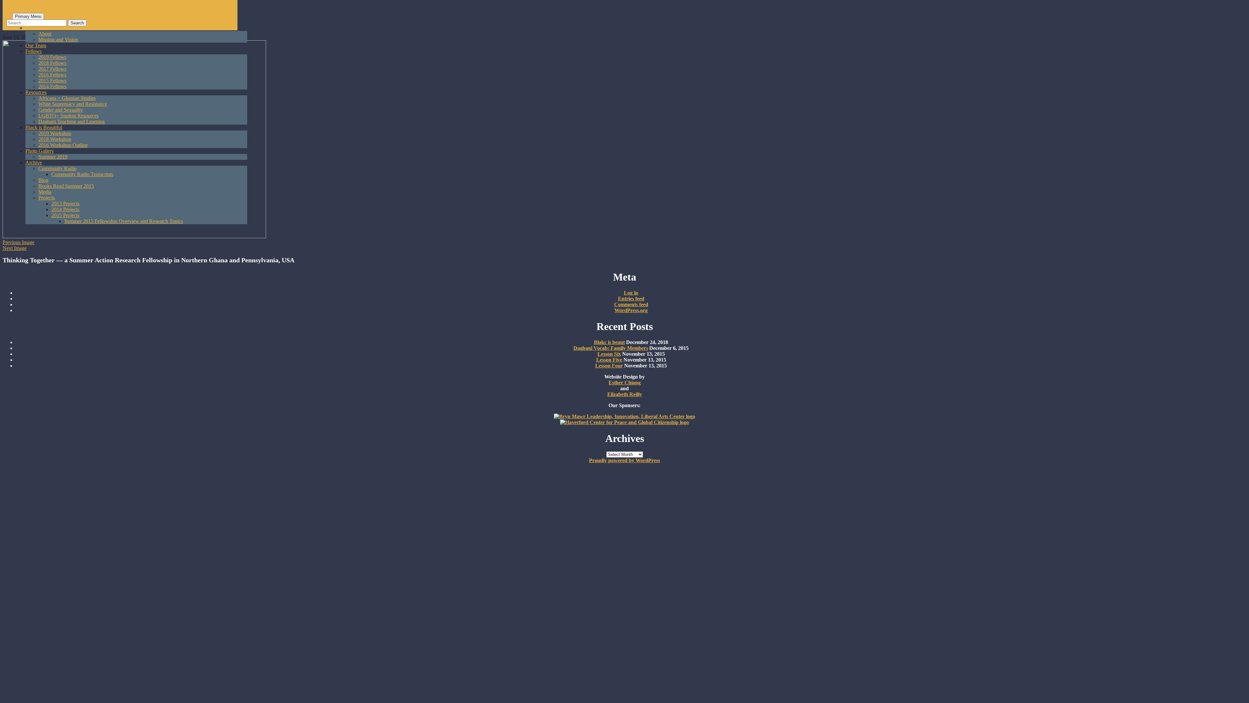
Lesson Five (609, 360)
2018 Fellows (52, 63)
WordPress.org (631, 310)
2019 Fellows (52, 57)
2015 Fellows (52, 80)
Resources (36, 92)
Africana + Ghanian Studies (67, 98)
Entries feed (631, 298)
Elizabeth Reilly (624, 394)
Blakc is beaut (609, 342)
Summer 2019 (52, 156)
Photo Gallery (39, 151)
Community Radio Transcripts (82, 174)
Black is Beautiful (43, 127)
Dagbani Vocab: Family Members (610, 348)
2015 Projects (65, 215)
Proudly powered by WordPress (624, 460)
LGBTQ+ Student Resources (68, 115)
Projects (46, 197)
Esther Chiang (625, 382)
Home (31, 28)
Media (44, 192)
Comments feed (631, 304)
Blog (43, 180)
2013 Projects (65, 203)
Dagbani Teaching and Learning (71, 121)
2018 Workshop (54, 139)
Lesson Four (609, 365)
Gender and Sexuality (60, 110)
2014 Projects (65, 209)
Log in (631, 293)
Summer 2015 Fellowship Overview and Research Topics (123, 221)
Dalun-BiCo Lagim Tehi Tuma (109, 10)
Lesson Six (609, 354)
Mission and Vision (58, 39)
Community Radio (57, 168)
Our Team (35, 45)
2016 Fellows (52, 74)
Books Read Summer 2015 (66, 186)
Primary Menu (28, 16)
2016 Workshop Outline (63, 145)
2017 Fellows (52, 69)
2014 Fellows (52, 86)
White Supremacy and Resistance (72, 104)
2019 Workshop (54, 133)
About (44, 33)
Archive (33, 162)
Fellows (33, 51)
